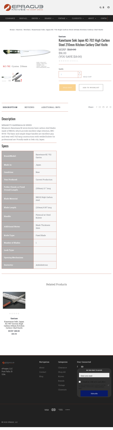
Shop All (23, 18)
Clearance (10, 18)
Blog (41, 376)
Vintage (62, 18)
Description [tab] (10, 107)
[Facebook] (77, 367)
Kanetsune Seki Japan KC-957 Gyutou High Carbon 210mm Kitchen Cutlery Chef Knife (14, 324)
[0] (108, 7)
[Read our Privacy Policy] (108, 385)
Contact (104, 18)
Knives (35, 18)
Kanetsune (62, 36)
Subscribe (94, 393)
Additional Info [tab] (50, 107)
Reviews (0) (74, 61)
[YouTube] (82, 367)
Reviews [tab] (29, 107)
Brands (48, 18)
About (91, 18)
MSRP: (63, 49)
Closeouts (77, 18)
